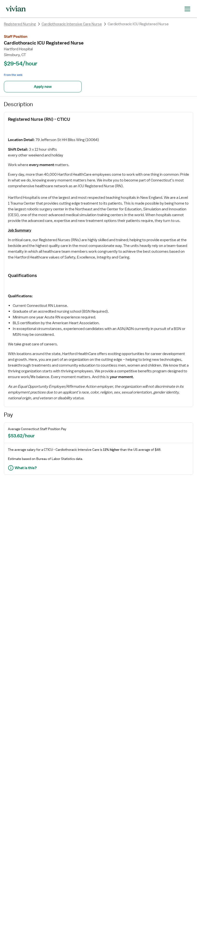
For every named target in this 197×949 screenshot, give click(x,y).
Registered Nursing (20, 24)
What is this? (26, 467)
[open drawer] (187, 8)
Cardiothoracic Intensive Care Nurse (72, 24)
